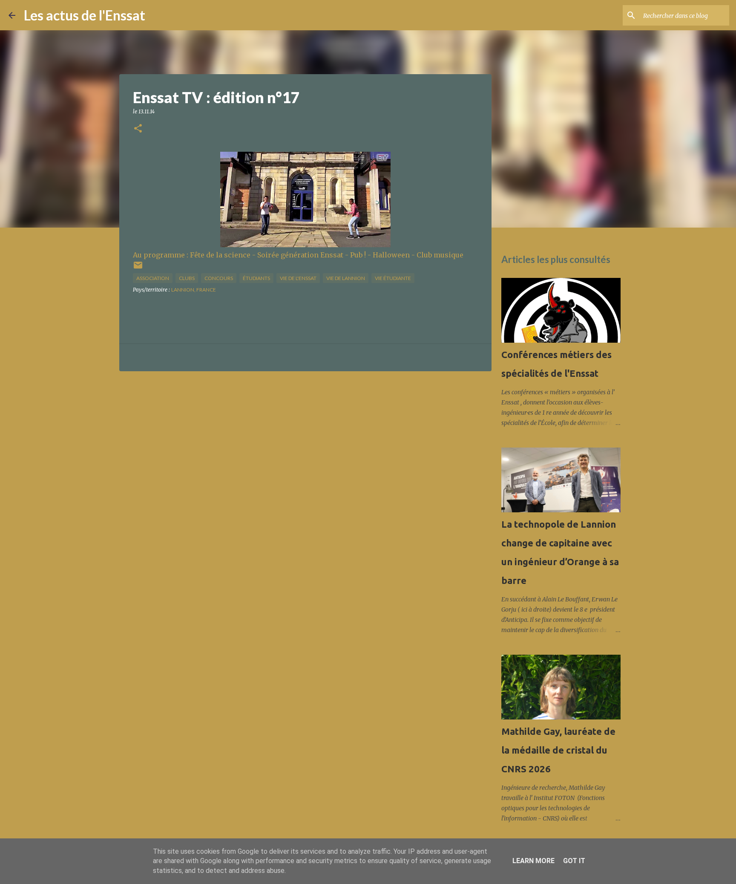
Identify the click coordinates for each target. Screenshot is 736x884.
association (152, 278)
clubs (187, 278)
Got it (574, 861)
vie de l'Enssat (298, 278)
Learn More (533, 861)
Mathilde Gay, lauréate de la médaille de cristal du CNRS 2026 (558, 750)
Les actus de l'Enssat (84, 15)
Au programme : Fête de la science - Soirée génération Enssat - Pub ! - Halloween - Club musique (298, 255)
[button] (138, 129)
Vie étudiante (393, 278)
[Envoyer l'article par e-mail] (138, 268)
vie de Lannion (345, 278)
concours (218, 278)
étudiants (256, 278)
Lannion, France (193, 289)
